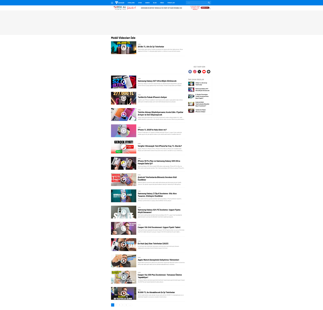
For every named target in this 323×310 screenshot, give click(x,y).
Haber (147, 2)
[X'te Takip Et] (199, 71)
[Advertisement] (148, 65)
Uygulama (131, 2)
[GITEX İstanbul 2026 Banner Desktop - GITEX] (161, 6)
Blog (155, 2)
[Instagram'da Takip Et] (194, 71)
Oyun (140, 2)
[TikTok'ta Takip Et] (208, 71)
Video (162, 2)
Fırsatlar (171, 2)
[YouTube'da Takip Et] (204, 71)
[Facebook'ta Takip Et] (190, 71)
